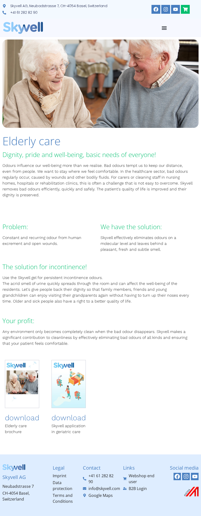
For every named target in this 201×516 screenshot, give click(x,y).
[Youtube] (175, 9)
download (22, 417)
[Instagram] (165, 9)
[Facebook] (155, 9)
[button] (164, 28)
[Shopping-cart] (185, 9)
